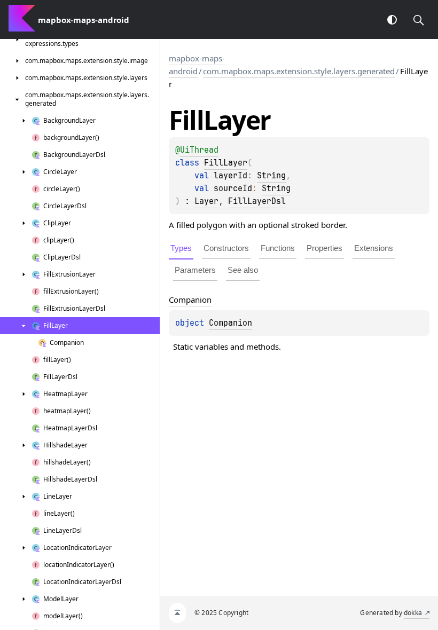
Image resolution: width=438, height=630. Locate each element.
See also (243, 269)
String (271, 175)
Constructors (226, 248)
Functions (278, 248)
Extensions (373, 248)
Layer (206, 201)
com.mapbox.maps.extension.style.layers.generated (299, 71)
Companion (230, 323)
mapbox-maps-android (197, 64)
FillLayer (225, 163)
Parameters (195, 269)
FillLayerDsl (257, 201)
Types (181, 248)
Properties (324, 248)
